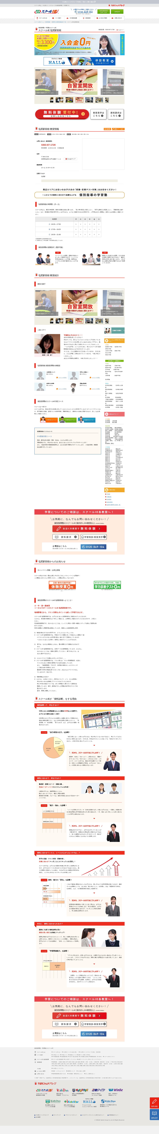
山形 (76, 1061)
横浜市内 (102, 1061)
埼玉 (115, 1061)
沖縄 (104, 1065)
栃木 (121, 1061)
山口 (69, 1065)
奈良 (53, 1065)
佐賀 (87, 1065)
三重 (97, 1063)
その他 (90, 1061)
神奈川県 (97, 1061)
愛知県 (74, 1063)
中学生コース (64, 1054)
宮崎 (96, 1065)
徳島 (72, 1065)
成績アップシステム (83, 1059)
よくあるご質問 (102, 18)
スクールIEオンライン (109, 1056)
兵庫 (115, 1063)
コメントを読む (63, 377)
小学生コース (56, 1054)
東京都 (82, 1061)
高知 (78, 1065)
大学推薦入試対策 (84, 1056)
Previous (36, 82)
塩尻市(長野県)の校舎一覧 (113, 504)
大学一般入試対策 (74, 1056)
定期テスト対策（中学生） (84, 1054)
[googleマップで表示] (120, 29)
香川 (75, 1065)
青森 (64, 1061)
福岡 (84, 1065)
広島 (66, 1065)
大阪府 (100, 1063)
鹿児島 (100, 1065)
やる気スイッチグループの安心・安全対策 (90, 1052)
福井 (71, 1063)
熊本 (93, 1065)
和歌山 (56, 1065)
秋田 (70, 1061)
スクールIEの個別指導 (58, 1059)
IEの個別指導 (72, 18)
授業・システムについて (59, 1071)
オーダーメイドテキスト (96, 1059)
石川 (68, 1063)
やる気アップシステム (70, 1059)
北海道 (60, 1061)
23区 (87, 1061)
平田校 (108, 494)
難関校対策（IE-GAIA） (96, 1056)
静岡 (94, 1063)
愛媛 (81, 1065)
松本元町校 (110, 502)
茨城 (118, 1061)
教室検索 (87, 18)
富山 (65, 1063)
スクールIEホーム (39, 22)
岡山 (63, 1065)
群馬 (53, 1063)
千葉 (112, 1061)
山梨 (62, 1063)
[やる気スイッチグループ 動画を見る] (116, 5)
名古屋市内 (80, 1063)
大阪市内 (106, 1063)
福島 (79, 1061)
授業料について (71, 1071)
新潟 (56, 1063)
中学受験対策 (56, 1056)
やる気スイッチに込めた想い (70, 1052)
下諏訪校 (109, 496)
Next (122, 82)
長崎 (90, 1065)
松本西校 (109, 499)
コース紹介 (57, 18)
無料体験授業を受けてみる (59, 1073)
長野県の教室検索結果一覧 (59, 22)
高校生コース (73, 1054)
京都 (118, 1063)
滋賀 (122, 1063)
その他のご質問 (81, 1071)
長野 (59, 1063)
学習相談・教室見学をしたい (76, 1073)
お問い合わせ (117, 18)
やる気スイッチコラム (58, 1068)
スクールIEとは (42, 18)
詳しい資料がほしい (90, 1073)
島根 (60, 1065)
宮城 (73, 1061)
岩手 (67, 1061)
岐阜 (91, 1063)
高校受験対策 (64, 1056)
